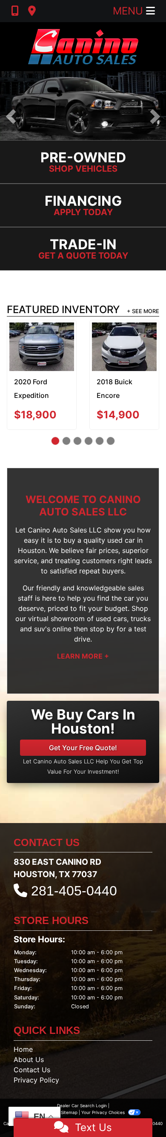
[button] (11, 116)
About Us (29, 1058)
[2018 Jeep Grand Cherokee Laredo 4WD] (124, 345)
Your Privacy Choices (103, 1111)
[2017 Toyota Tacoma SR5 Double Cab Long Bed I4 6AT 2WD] (42, 341)
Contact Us (32, 1068)
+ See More (143, 311)
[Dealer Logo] (83, 46)
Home (23, 1048)
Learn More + (83, 655)
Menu (129, 11)
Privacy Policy (36, 1078)
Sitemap (69, 1111)
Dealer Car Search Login (82, 1104)
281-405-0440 (74, 889)
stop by (102, 627)
